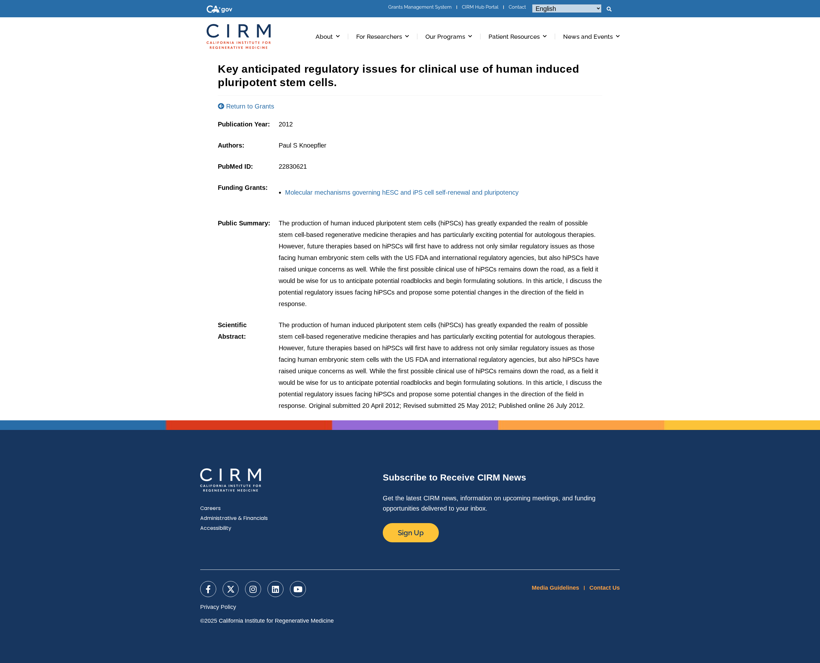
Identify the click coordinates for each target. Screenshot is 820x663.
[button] (608, 9)
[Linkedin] (275, 589)
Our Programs (445, 36)
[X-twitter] (231, 589)
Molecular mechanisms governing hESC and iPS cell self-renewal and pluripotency (402, 192)
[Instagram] (253, 589)
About (324, 36)
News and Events (588, 36)
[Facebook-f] (208, 589)
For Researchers (379, 36)
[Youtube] (298, 589)
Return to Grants (249, 106)
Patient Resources (514, 36)
